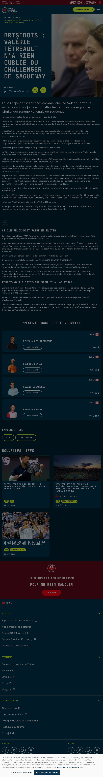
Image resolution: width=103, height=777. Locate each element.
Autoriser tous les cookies (47, 772)
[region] (51, 765)
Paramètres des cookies (21, 772)
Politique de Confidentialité (70, 767)
